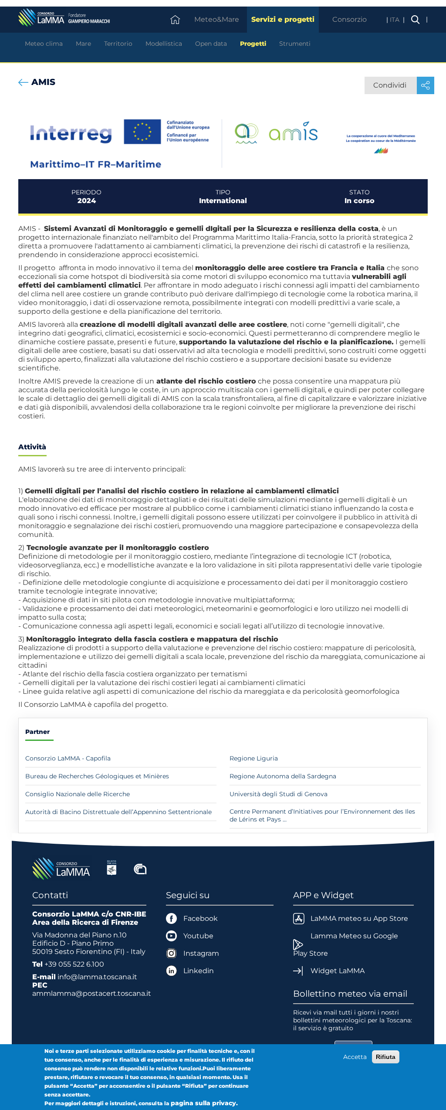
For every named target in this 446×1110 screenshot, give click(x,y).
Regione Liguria (254, 758)
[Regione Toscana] (111, 868)
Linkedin (198, 971)
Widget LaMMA (338, 971)
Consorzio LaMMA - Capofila (68, 758)
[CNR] (140, 868)
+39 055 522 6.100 (74, 964)
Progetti (253, 44)
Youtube (198, 936)
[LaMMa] (62, 868)
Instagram (201, 953)
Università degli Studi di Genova (279, 794)
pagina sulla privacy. (204, 1103)
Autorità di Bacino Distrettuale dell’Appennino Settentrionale (118, 812)
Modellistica (163, 44)
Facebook (200, 918)
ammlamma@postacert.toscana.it (91, 993)
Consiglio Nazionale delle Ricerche (77, 794)
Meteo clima (44, 44)
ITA (395, 20)
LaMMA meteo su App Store (359, 918)
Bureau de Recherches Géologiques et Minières (97, 776)
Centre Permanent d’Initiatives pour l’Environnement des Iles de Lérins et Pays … (322, 815)
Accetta (355, 1057)
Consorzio (349, 19)
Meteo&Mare (216, 19)
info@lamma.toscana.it (97, 977)
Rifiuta (385, 1056)
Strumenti (295, 44)
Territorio (118, 44)
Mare (83, 44)
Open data (211, 44)
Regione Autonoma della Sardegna (283, 776)
